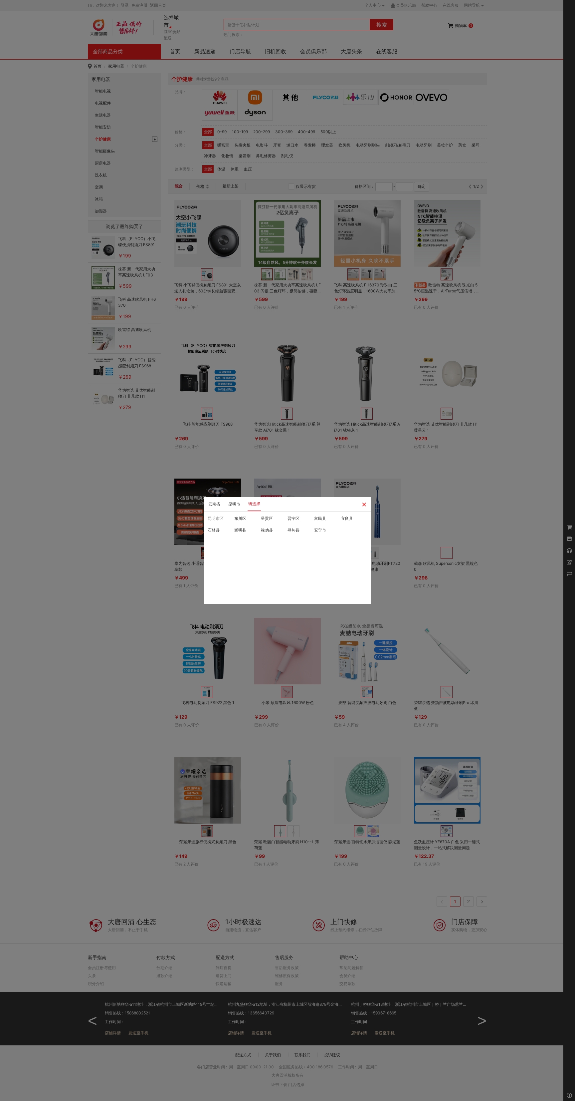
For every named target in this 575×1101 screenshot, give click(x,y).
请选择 (254, 503)
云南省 (214, 504)
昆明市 (234, 504)
